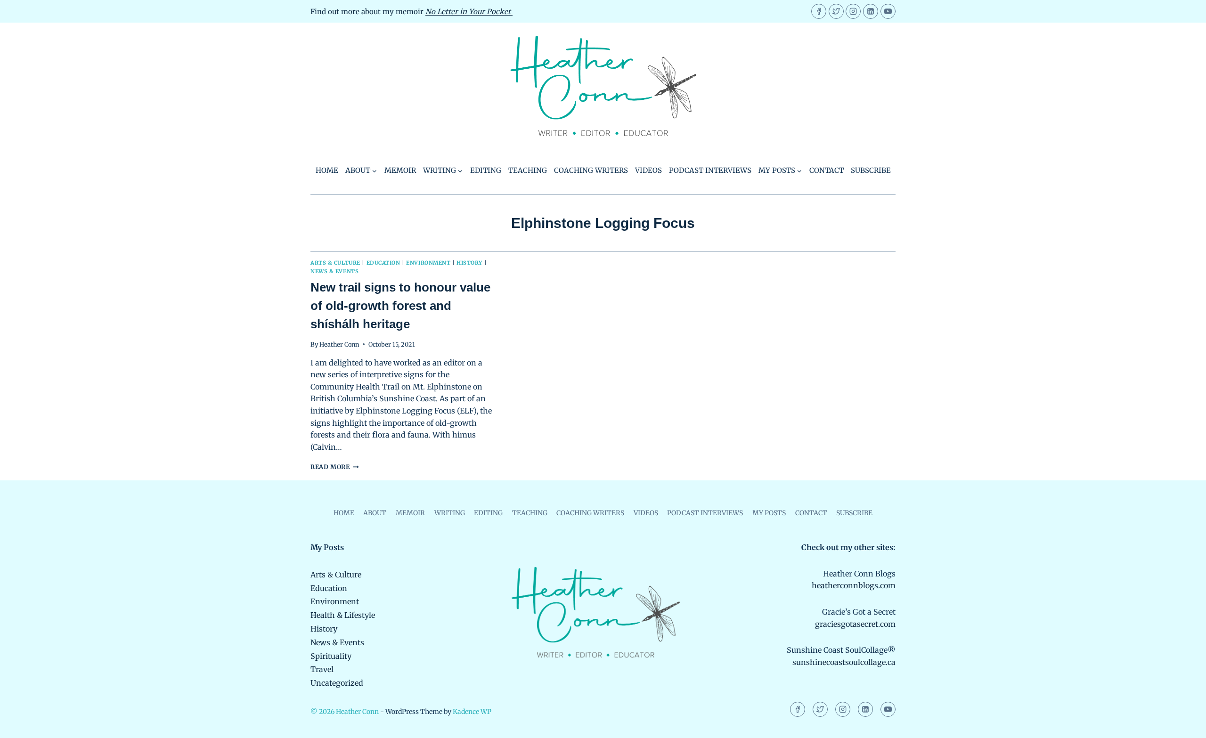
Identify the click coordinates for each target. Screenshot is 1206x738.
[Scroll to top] (1182, 724)
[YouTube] (888, 11)
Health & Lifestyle (342, 615)
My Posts (769, 513)
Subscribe (871, 170)
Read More (334, 466)
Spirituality (330, 656)
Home (327, 170)
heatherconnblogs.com (854, 585)
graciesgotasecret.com (855, 624)
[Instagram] (853, 11)
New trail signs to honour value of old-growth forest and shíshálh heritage (400, 305)
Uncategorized (336, 683)
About (374, 513)
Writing (449, 513)
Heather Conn (339, 344)
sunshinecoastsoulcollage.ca (844, 662)
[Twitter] (836, 11)
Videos (648, 170)
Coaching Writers (591, 170)
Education (383, 263)
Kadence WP (472, 711)
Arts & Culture (335, 263)
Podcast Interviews (710, 170)
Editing (485, 170)
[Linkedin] (870, 11)
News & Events (334, 271)
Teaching (527, 170)
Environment (428, 263)
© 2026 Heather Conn (344, 711)
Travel (322, 669)
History (469, 263)
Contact (826, 170)
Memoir (400, 170)
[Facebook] (818, 11)
